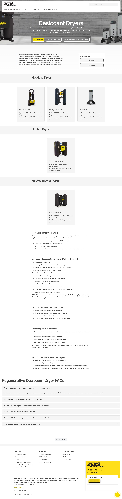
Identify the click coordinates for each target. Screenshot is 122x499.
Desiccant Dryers (20, 457)
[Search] (90, 4)
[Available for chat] (117, 494)
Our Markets (66, 457)
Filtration (17, 459)
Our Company (67, 454)
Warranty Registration (45, 454)
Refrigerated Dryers (21, 454)
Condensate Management (23, 462)
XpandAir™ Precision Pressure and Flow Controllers (24, 466)
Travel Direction (67, 459)
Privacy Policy (18, 488)
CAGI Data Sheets (44, 457)
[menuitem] (12, 9)
